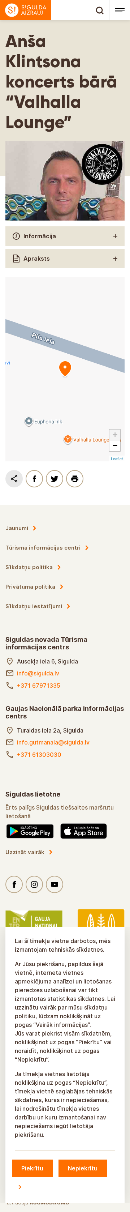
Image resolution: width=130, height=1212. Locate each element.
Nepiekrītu (83, 1168)
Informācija (39, 236)
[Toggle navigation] (119, 10)
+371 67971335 (38, 685)
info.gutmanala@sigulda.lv (53, 742)
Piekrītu (32, 1168)
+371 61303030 (39, 754)
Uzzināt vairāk (24, 852)
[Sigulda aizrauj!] (54, 10)
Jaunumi (16, 528)
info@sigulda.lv (38, 673)
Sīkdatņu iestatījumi (33, 606)
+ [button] (115, 434)
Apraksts (36, 258)
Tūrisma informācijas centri (43, 547)
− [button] (115, 445)
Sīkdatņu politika (29, 567)
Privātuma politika (30, 586)
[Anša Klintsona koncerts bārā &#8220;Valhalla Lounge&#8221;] (65, 369)
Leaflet (117, 458)
